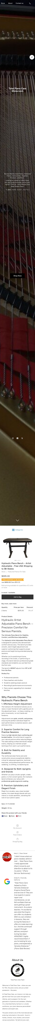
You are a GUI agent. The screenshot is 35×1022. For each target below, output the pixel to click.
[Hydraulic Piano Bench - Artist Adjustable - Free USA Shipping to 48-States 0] (17, 547)
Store (3, 572)
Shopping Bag (17, 841)
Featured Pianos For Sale (16, 572)
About (10, 3)
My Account (17, 828)
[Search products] (32, 57)
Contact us (19, 3)
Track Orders (17, 835)
